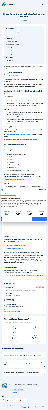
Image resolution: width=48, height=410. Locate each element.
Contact (14, 392)
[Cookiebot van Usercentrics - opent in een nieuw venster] (41, 190)
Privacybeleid (10, 405)
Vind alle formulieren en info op (20, 139)
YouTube (24, 400)
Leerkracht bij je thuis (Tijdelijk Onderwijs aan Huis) (17, 32)
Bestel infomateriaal (18, 390)
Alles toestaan (39, 218)
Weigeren (9, 218)
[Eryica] (23, 407)
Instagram (7, 400)
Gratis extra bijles (9, 60)
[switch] (18, 214)
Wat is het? (9, 38)
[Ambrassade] (30, 407)
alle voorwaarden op (15, 179)
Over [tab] (40, 193)
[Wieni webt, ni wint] (44, 407)
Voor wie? (9, 35)
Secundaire (15, 245)
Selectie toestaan (24, 218)
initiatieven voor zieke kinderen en (29, 275)
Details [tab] (24, 193)
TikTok (16, 400)
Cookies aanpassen (12, 408)
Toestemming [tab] (8, 193)
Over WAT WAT (16, 387)
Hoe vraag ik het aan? (12, 41)
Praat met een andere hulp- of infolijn (12, 311)
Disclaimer (4, 405)
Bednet (25, 20)
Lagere (14, 248)
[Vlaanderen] (37, 407)
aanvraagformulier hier (20, 134)
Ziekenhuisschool (10, 57)
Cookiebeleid (5, 408)
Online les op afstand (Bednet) (12, 44)
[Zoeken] (43, 4)
